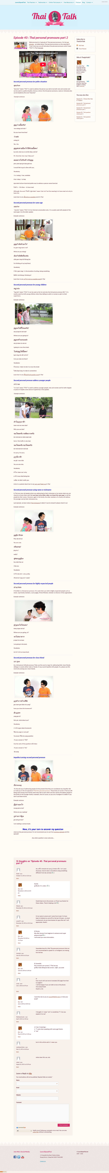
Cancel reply (105, 1)
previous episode (59, 832)
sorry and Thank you (40, 484)
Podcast (78, 2)
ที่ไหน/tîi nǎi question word (31, 374)
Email (17, 1087)
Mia (19, 888)
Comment (18, 1102)
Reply (17, 878)
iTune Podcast (82, 48)
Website (18, 1095)
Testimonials (42, 2)
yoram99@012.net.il (55, 997)
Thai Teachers (31, 2)
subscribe (35, 1132)
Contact (88, 2)
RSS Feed (81, 45)
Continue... (79, 73)
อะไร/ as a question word (32, 279)
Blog (83, 2)
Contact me (43, 1161)
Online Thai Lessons (55, 2)
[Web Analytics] (3, 1172)
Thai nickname (35, 503)
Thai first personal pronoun (42, 790)
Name (17, 1080)
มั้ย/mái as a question (30, 197)
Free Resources (68, 2)
